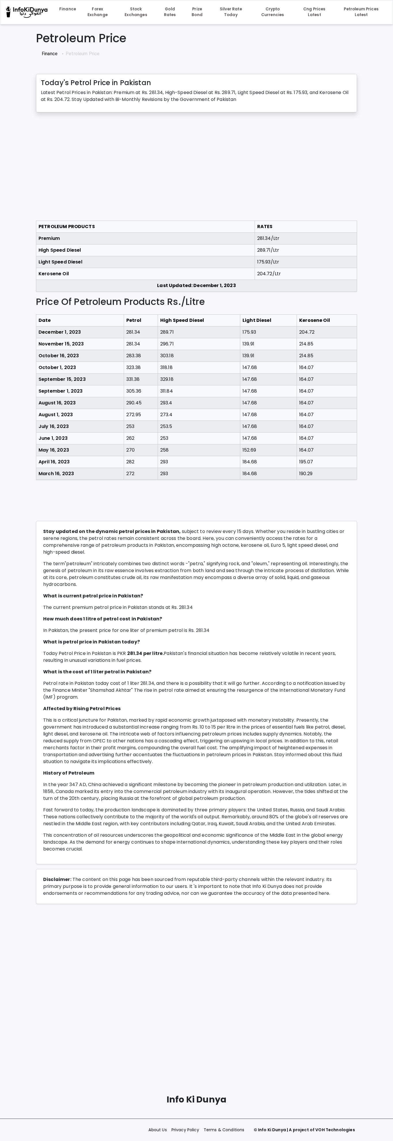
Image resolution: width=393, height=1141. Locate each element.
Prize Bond (197, 12)
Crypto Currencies (272, 12)
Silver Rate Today (231, 12)
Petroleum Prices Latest (361, 12)
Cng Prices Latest (314, 12)
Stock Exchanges (136, 12)
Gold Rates (170, 12)
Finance (67, 9)
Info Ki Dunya (272, 1130)
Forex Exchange (97, 12)
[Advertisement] (196, 166)
